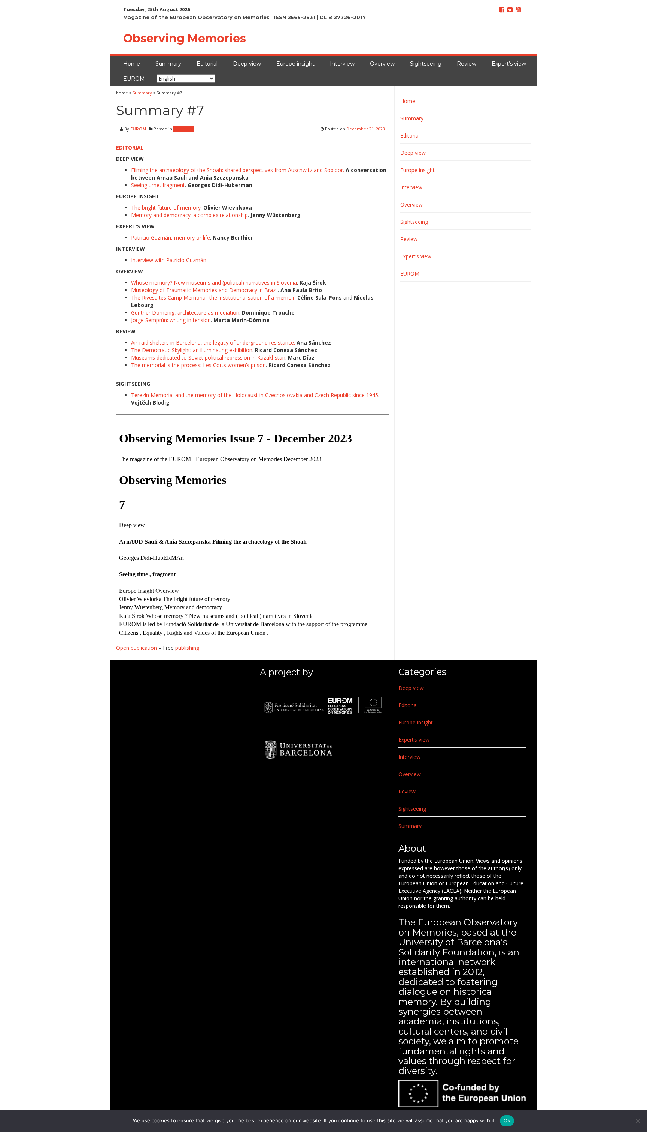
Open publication (136, 647)
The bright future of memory (166, 207)
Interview (342, 63)
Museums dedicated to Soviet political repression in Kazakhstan (208, 357)
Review (466, 63)
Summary (168, 63)
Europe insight (295, 63)
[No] (637, 1121)
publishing (187, 647)
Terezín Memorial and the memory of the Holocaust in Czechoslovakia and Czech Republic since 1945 (254, 395)
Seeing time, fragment (158, 185)
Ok (507, 1120)
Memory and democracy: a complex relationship (189, 215)
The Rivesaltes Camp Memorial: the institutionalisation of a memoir (213, 297)
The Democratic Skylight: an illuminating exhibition (191, 350)
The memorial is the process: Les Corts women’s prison (198, 365)
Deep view (247, 63)
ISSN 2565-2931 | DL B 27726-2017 (320, 17)
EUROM (134, 78)
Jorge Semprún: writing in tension (171, 320)
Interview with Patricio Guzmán (168, 260)
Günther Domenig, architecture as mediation (185, 312)
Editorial (207, 63)
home (122, 93)
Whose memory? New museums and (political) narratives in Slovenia (214, 282)
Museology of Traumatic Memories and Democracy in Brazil (204, 290)
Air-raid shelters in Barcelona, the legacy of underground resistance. (213, 342)
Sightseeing (425, 63)
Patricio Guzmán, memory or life (170, 237)
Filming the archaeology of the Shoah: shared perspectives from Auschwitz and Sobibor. (237, 170)
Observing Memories (184, 38)
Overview (382, 63)
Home (131, 63)
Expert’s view (509, 63)
